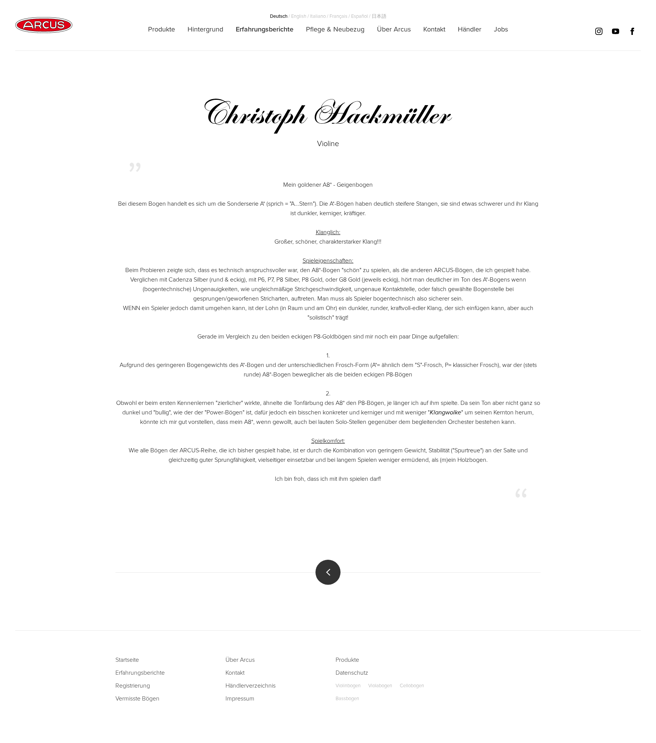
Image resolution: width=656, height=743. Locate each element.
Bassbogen (347, 699)
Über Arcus (240, 660)
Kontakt (235, 673)
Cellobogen (412, 686)
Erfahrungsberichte (140, 673)
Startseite (127, 660)
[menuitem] (161, 29)
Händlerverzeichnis (251, 685)
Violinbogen (348, 686)
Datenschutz (352, 673)
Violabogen (380, 686)
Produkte (347, 660)
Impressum (240, 698)
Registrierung (132, 685)
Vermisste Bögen (137, 698)
